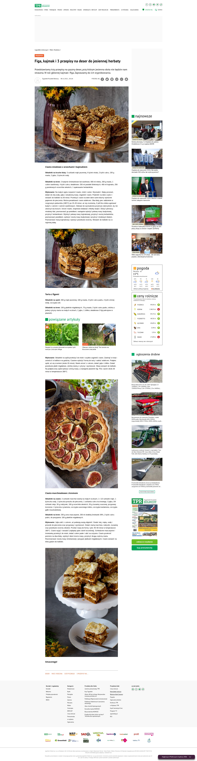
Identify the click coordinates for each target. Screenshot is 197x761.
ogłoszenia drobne (148, 354)
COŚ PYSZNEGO (69, 674)
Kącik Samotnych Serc (116, 708)
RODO (47, 700)
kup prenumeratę (144, 547)
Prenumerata (114, 10)
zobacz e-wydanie (144, 542)
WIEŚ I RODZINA (57, 674)
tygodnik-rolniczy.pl (41, 50)
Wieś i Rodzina (55, 50)
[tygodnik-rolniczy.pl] (42, 4)
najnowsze (143, 116)
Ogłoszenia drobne (115, 700)
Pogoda (112, 697)
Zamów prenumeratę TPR (92, 689)
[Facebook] (146, 4)
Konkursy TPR (114, 703)
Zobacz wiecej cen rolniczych (143, 341)
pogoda (143, 268)
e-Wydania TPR (114, 705)
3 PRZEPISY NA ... (82, 674)
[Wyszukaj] (158, 10)
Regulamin (49, 697)
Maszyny (73, 10)
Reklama (48, 691)
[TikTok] (161, 4)
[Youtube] (154, 4)
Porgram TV (113, 711)
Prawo (59, 10)
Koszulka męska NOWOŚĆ (92, 709)
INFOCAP (94, 10)
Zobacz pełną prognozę (140, 288)
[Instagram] (150, 4)
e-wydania (124, 10)
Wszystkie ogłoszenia (147, 492)
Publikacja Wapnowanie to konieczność (96, 699)
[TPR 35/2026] (144, 517)
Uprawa (66, 10)
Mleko (79, 10)
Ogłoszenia (134, 10)
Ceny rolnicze (103, 10)
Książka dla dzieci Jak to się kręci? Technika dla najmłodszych (94, 715)
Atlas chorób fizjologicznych (93, 706)
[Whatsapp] (121, 79)
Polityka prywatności (52, 694)
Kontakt (48, 689)
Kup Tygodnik (88, 691)
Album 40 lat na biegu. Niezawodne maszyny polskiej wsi (95, 695)
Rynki (46, 10)
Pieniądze (52, 10)
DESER (47, 674)
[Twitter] (157, 4)
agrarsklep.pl (114, 714)
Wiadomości (39, 10)
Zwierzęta (86, 10)
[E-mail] (116, 79)
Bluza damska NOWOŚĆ (91, 712)
